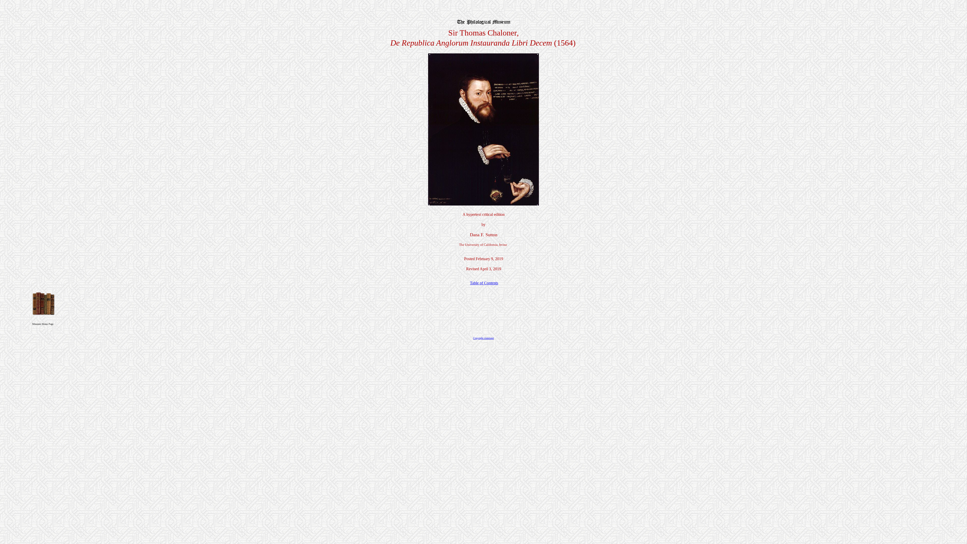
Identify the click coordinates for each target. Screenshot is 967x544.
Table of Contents (484, 283)
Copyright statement (483, 338)
